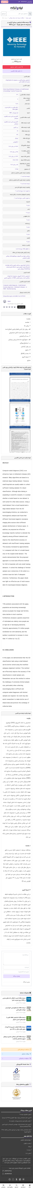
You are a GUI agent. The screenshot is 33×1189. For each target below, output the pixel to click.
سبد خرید (4, 2)
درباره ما (29, 1150)
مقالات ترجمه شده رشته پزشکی (16, 18)
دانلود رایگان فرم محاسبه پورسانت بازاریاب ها (20, 1121)
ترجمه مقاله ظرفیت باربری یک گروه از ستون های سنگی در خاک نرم (15, 1028)
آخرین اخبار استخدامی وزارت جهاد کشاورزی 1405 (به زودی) (16, 1118)
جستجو (4, 14)
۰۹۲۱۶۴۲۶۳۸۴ (8, 1174)
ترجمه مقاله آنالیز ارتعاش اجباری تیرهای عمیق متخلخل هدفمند (14, 1038)
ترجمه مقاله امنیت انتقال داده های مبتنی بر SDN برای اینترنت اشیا (14, 999)
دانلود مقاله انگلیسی (16, 71)
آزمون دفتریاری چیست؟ (25, 1114)
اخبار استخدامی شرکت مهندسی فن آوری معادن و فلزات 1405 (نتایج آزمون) (16, 1131)
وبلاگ (29, 1147)
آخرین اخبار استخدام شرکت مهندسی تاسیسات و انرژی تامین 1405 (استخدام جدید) (16, 1125)
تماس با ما (28, 1153)
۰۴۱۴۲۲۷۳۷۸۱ (8, 1171)
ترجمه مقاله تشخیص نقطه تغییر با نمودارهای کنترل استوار (16, 1018)
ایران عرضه (28, 18)
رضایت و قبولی (27, 1143)
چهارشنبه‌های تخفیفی (26, 1140)
